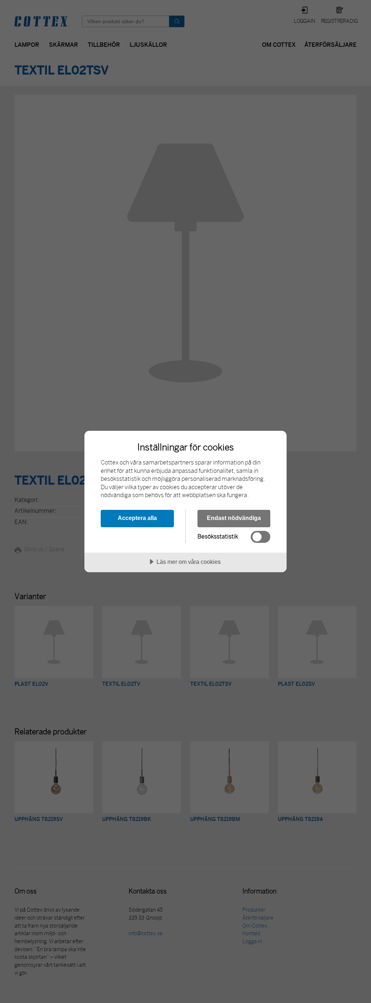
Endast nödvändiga (234, 518)
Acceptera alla (137, 518)
